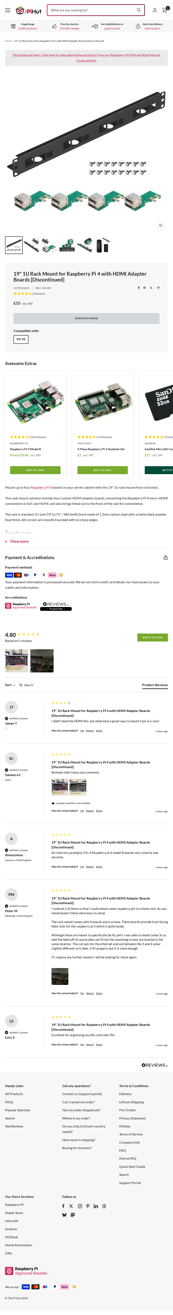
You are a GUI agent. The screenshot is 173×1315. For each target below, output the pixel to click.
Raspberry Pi (19, 443)
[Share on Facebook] (139, 287)
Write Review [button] (152, 637)
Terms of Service (130, 1134)
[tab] (155, 686)
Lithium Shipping (131, 1102)
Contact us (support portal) (82, 1094)
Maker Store (14, 1213)
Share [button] (99, 730)
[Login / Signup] (155, 10)
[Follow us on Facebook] (63, 1206)
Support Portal (130, 1183)
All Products (14, 1094)
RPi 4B (21, 339)
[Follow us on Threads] (104, 1206)
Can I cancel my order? (78, 1102)
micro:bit (11, 1221)
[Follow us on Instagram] (80, 1206)
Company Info (129, 1142)
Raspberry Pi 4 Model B (25, 449)
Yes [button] (82, 730)
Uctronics (21, 288)
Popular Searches (17, 1110)
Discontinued (86, 318)
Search (10, 1118)
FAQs (9, 1102)
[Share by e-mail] (158, 288)
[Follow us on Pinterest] (87, 1206)
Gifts (8, 1253)
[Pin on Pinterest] (144, 287)
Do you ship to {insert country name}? (83, 1129)
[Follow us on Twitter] (71, 1206)
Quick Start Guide (132, 1166)
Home (8, 40)
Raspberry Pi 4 (41, 487)
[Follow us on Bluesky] (64, 1215)
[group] (27, 635)
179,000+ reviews (69, 28)
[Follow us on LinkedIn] (96, 1206)
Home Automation (18, 1245)
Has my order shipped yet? (81, 1110)
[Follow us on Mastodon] (73, 1215)
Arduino (11, 1229)
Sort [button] (8, 685)
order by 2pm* (153, 28)
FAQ (122, 1150)
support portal (112, 28)
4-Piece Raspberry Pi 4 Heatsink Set (100, 449)
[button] (16, 660)
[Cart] (164, 10)
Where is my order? (76, 1118)
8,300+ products (27, 28)
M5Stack (11, 1237)
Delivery (125, 1094)
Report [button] (90, 730)
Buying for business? (77, 1148)
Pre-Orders (127, 1110)
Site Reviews (14, 1126)
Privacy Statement (132, 1118)
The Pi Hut (84, 443)
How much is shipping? (78, 1140)
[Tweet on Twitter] (151, 287)
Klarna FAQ (127, 1158)
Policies (124, 1126)
